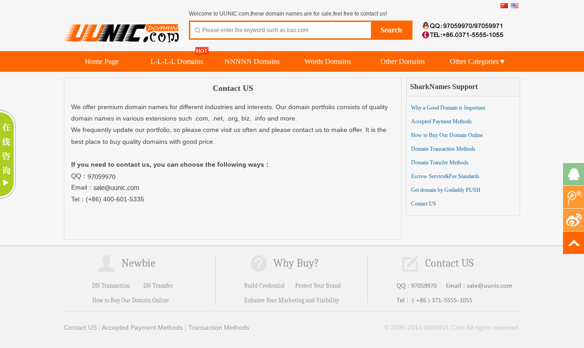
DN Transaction (111, 285)
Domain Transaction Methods (443, 149)
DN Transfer (158, 285)
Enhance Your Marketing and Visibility (291, 300)
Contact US (423, 203)
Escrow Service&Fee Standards (445, 176)
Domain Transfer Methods (440, 162)
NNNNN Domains (252, 61)
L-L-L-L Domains (177, 61)
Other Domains (403, 61)
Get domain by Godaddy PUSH (445, 190)
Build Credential (264, 285)
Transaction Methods (218, 327)
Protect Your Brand (318, 285)
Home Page (102, 61)
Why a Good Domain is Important (448, 108)
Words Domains (327, 61)
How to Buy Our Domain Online (447, 135)
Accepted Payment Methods (441, 121)
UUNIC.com (122, 28)
